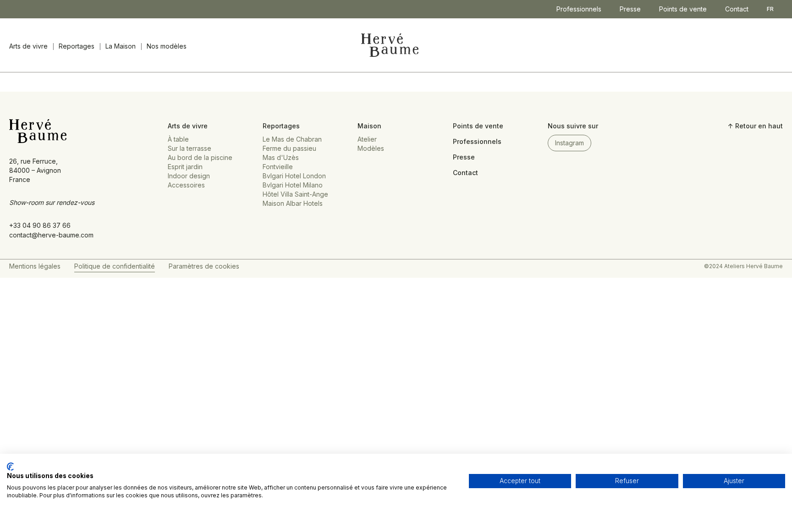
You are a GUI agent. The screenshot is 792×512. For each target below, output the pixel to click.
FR (770, 9)
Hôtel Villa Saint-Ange (295, 194)
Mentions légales (34, 266)
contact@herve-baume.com (51, 235)
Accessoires (186, 185)
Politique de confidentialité (114, 266)
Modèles (371, 148)
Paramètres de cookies (204, 266)
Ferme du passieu (289, 148)
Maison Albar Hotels (293, 203)
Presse (630, 9)
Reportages (76, 46)
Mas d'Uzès (281, 157)
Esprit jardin (185, 167)
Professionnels (578, 9)
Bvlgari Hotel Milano (293, 185)
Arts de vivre (28, 46)
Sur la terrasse (189, 148)
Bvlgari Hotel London (294, 176)
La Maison (120, 46)
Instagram (569, 143)
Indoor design (189, 176)
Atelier (367, 139)
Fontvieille (278, 167)
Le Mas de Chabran (292, 139)
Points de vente (683, 9)
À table (178, 139)
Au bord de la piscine (200, 157)
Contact (736, 9)
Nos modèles (167, 46)
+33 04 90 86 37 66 (40, 225)
